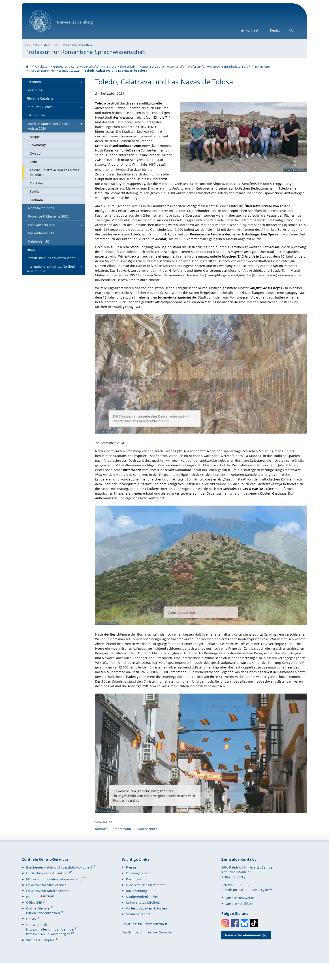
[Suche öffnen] (291, 29)
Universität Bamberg (44, 35)
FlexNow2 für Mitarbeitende (47, 891)
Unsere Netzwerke (240, 898)
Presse (131, 867)
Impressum (122, 829)
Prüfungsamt (136, 879)
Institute (110, 66)
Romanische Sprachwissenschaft (162, 66)
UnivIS (31, 919)
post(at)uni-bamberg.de (251, 890)
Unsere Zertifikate (239, 903)
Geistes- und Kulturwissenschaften (76, 66)
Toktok (254, 923)
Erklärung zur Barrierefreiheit (144, 924)
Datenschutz (147, 829)
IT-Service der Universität (145, 885)
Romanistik (127, 66)
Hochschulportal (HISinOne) (47, 873)
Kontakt (101, 829)
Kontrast (251, 30)
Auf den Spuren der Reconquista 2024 (55, 70)
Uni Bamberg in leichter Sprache (147, 932)
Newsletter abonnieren (243, 935)
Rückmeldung (136, 891)
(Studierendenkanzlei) (43, 913)
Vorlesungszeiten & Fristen (146, 908)
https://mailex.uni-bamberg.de (49, 929)
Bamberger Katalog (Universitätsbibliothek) (59, 867)
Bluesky (244, 923)
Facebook (235, 923)
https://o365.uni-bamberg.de (48, 934)
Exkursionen (262, 66)
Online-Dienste (37, 908)
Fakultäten (41, 66)
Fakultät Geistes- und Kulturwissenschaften (58, 45)
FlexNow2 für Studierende (46, 885)
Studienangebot (138, 914)
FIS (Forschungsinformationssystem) (53, 879)
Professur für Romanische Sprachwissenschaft (85, 52)
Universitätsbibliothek (143, 902)
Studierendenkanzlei (142, 897)
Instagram (225, 923)
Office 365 (34, 902)
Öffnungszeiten (138, 873)
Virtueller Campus (40, 940)
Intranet (32, 897)
